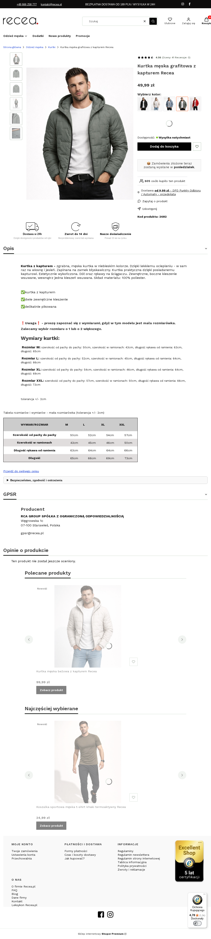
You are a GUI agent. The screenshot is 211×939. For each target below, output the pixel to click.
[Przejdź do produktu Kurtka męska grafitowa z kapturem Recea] (182, 104)
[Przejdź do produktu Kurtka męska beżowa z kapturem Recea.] (87, 626)
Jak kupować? (74, 858)
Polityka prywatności (132, 865)
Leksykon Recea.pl (24, 905)
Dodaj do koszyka (164, 146)
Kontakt (17, 901)
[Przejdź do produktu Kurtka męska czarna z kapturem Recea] (143, 104)
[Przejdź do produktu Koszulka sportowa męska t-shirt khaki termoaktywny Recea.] (87, 762)
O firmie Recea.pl (23, 886)
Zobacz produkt (51, 690)
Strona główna (12, 47)
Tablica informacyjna (132, 862)
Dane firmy (19, 897)
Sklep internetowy (101, 933)
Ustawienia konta (23, 854)
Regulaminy (125, 851)
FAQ (14, 890)
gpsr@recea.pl (32, 533)
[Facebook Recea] (101, 916)
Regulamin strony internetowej (139, 858)
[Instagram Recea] (110, 916)
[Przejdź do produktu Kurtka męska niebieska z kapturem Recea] (169, 104)
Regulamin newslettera (133, 854)
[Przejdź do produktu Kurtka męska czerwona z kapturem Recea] (195, 104)
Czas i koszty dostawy (80, 854)
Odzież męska (34, 47)
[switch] (197, 923)
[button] (153, 21)
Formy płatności (75, 851)
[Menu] (204, 895)
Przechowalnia (22, 858)
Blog (15, 894)
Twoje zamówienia (25, 851)
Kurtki (51, 47)
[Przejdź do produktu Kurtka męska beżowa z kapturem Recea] (156, 104)
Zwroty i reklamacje (131, 869)
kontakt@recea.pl (51, 4)
